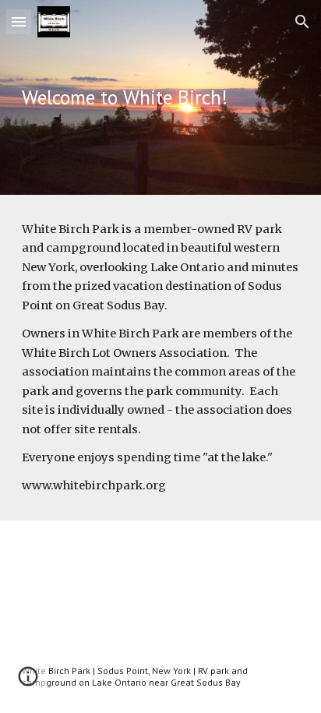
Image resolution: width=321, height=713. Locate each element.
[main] (160, 97)
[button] (18, 21)
